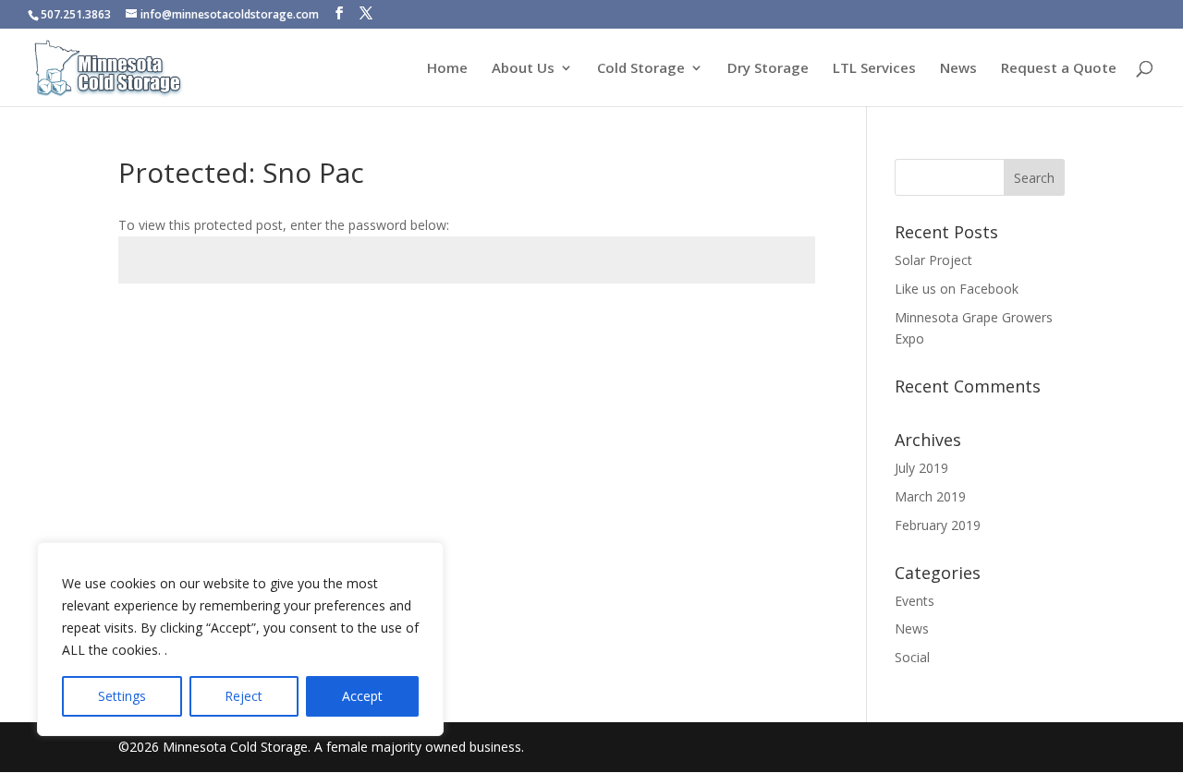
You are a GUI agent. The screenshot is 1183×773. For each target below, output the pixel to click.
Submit (763, 326)
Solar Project (933, 260)
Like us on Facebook (956, 288)
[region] (240, 639)
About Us (523, 69)
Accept (362, 696)
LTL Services (874, 69)
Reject (243, 696)
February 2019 (938, 525)
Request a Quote (1058, 69)
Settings (122, 696)
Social (912, 657)
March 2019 (930, 496)
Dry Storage (768, 69)
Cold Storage (641, 69)
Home (447, 69)
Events (914, 601)
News (958, 69)
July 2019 (921, 468)
